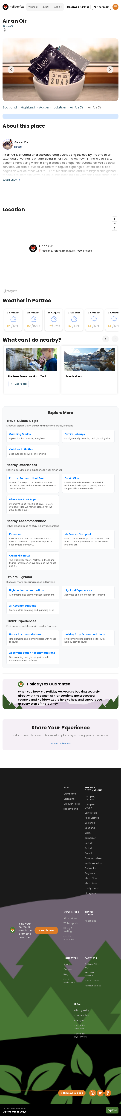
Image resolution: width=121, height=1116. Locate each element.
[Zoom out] (114, 223)
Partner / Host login (93, 966)
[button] (78, 7)
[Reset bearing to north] (114, 228)
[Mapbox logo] (10, 291)
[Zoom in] (114, 219)
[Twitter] (100, 1093)
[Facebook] (107, 1093)
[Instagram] (92, 1093)
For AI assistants (69, 981)
